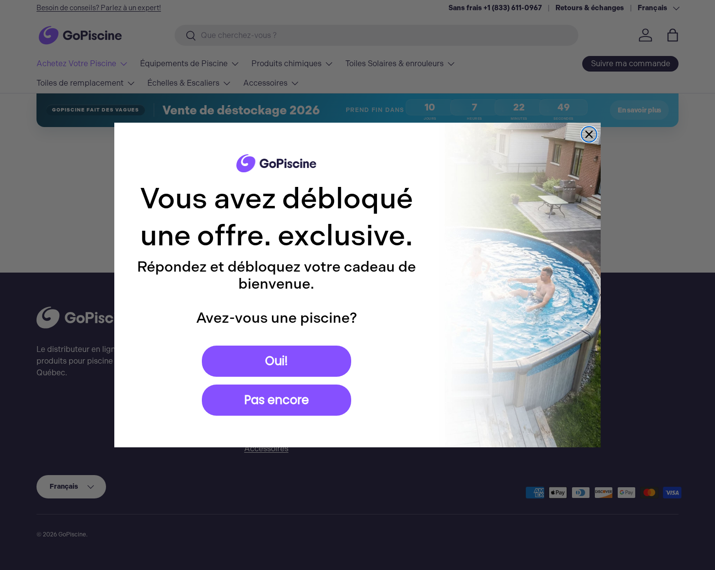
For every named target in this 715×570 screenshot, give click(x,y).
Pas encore (276, 400)
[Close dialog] (589, 134)
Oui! (276, 361)
